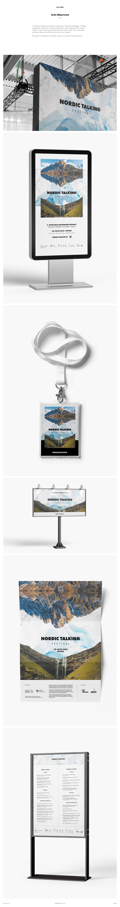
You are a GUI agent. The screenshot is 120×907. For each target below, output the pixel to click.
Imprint (115, 903)
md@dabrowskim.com (60, 903)
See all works (60, 7)
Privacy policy (6, 903)
